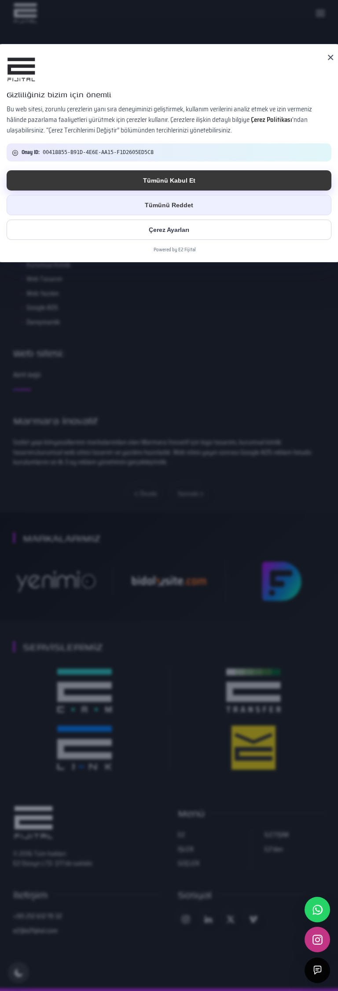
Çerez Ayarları (169, 229)
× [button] (330, 57)
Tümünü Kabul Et (169, 180)
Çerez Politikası (271, 119)
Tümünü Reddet (169, 205)
